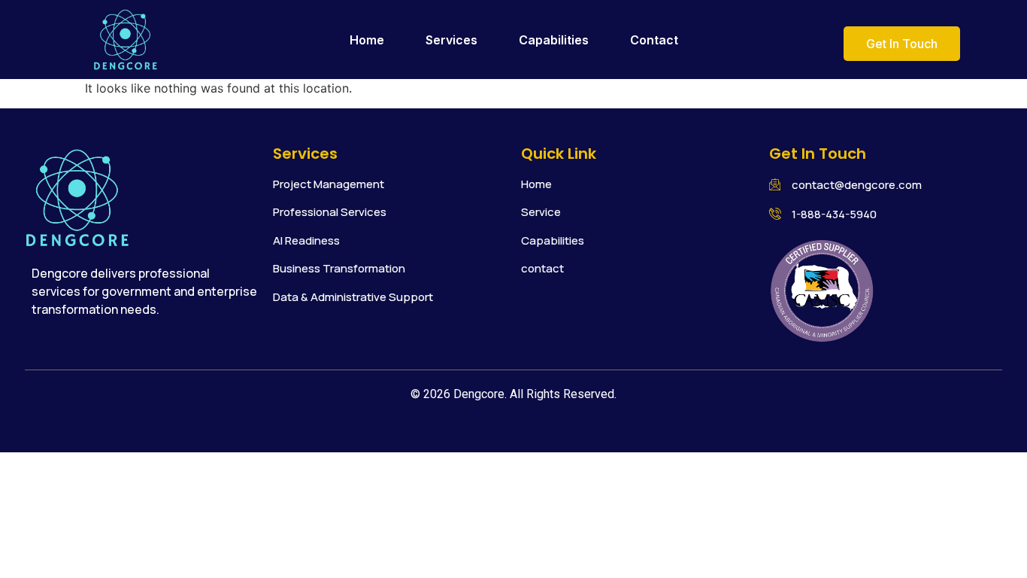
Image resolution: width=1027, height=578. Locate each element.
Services (451, 39)
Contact (654, 39)
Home (367, 39)
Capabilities (554, 39)
